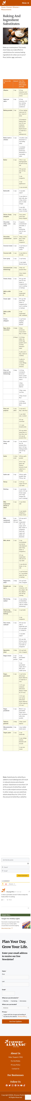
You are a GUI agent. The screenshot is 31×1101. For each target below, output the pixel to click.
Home (3, 7)
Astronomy (23, 1001)
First (3, 974)
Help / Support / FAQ (16, 1057)
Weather (6, 1001)
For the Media (15, 1061)
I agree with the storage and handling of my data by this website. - (15, 1015)
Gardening (14, 1001)
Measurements (6, 9)
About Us (15, 1053)
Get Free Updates (15, 1021)
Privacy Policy (22, 1016)
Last (3, 981)
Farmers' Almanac (13, 7)
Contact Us (15, 1069)
